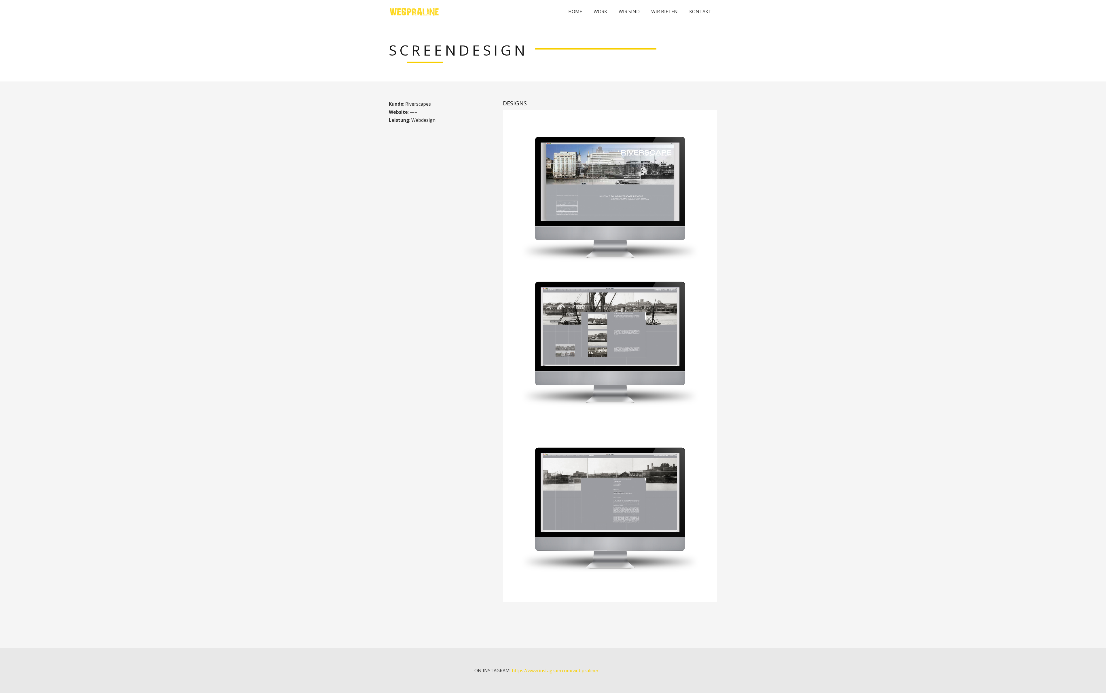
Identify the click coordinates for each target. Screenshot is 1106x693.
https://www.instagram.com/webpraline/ (555, 670)
